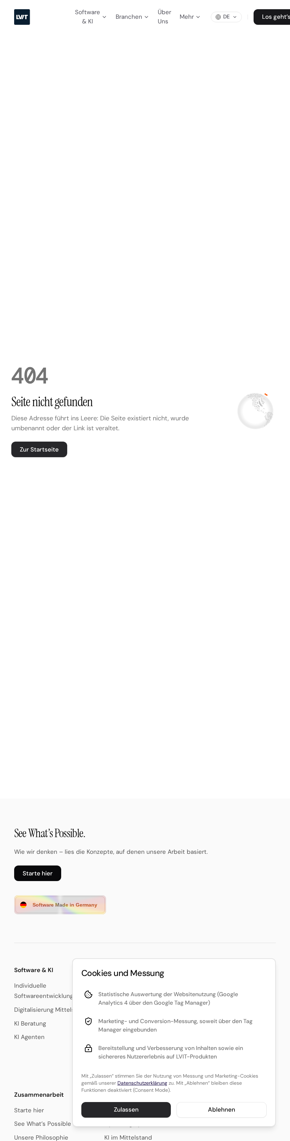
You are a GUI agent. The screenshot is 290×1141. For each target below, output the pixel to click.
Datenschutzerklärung (142, 1083)
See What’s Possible (42, 1124)
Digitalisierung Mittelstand (51, 1010)
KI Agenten (29, 1037)
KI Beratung (30, 1023)
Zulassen (126, 1109)
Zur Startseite (39, 449)
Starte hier (38, 873)
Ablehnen (221, 1109)
